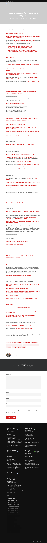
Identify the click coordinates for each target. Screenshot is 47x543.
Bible (14, 498)
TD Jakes (9, 347)
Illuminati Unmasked (12, 514)
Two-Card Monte (11, 512)
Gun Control (17, 526)
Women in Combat (21, 347)
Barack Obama (11, 508)
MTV (14, 344)
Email (8, 398)
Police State (19, 344)
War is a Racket (14, 510)
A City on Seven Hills (12, 524)
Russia (9, 510)
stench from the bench (34, 344)
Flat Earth (10, 516)
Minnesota (9, 344)
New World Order (11, 502)
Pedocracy (12, 518)
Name (8, 392)
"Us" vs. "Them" (11, 526)
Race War (25, 344)
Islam (9, 532)
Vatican (16, 508)
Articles (23, 9)
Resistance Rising (16, 516)
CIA (8, 518)
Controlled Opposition (15, 532)
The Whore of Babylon (12, 520)
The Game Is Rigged (11, 504)
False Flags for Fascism (12, 500)
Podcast (17, 530)
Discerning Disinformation (13, 506)
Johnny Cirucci (14, 18)
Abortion (9, 342)
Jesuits (17, 504)
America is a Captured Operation (14, 528)
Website (8, 404)
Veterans (14, 347)
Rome (16, 512)
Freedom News (34, 342)
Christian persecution (16, 342)
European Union (26, 342)
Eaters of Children (11, 530)
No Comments (33, 18)
